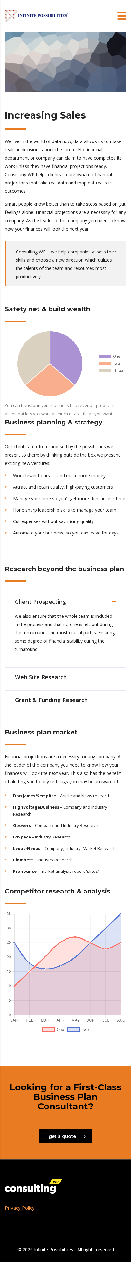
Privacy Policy (20, 1208)
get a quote (62, 1136)
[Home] (36, 15)
